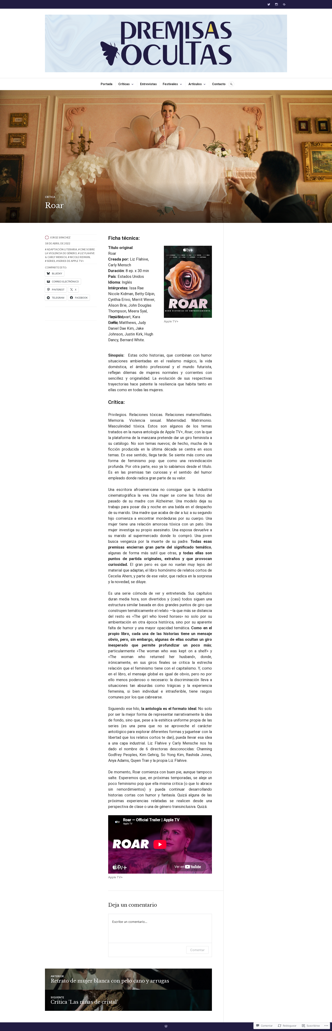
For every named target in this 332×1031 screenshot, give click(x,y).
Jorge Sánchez (60, 237)
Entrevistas (148, 84)
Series (51, 260)
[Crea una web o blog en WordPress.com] (166, 1026)
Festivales (170, 84)
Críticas (124, 84)
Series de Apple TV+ (71, 260)
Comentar (197, 950)
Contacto (219, 84)
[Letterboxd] (284, 4)
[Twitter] (269, 4)
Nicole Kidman (80, 257)
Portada (106, 84)
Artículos (195, 84)
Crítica (50, 196)
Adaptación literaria (62, 249)
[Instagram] (276, 4)
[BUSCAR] (231, 84)
